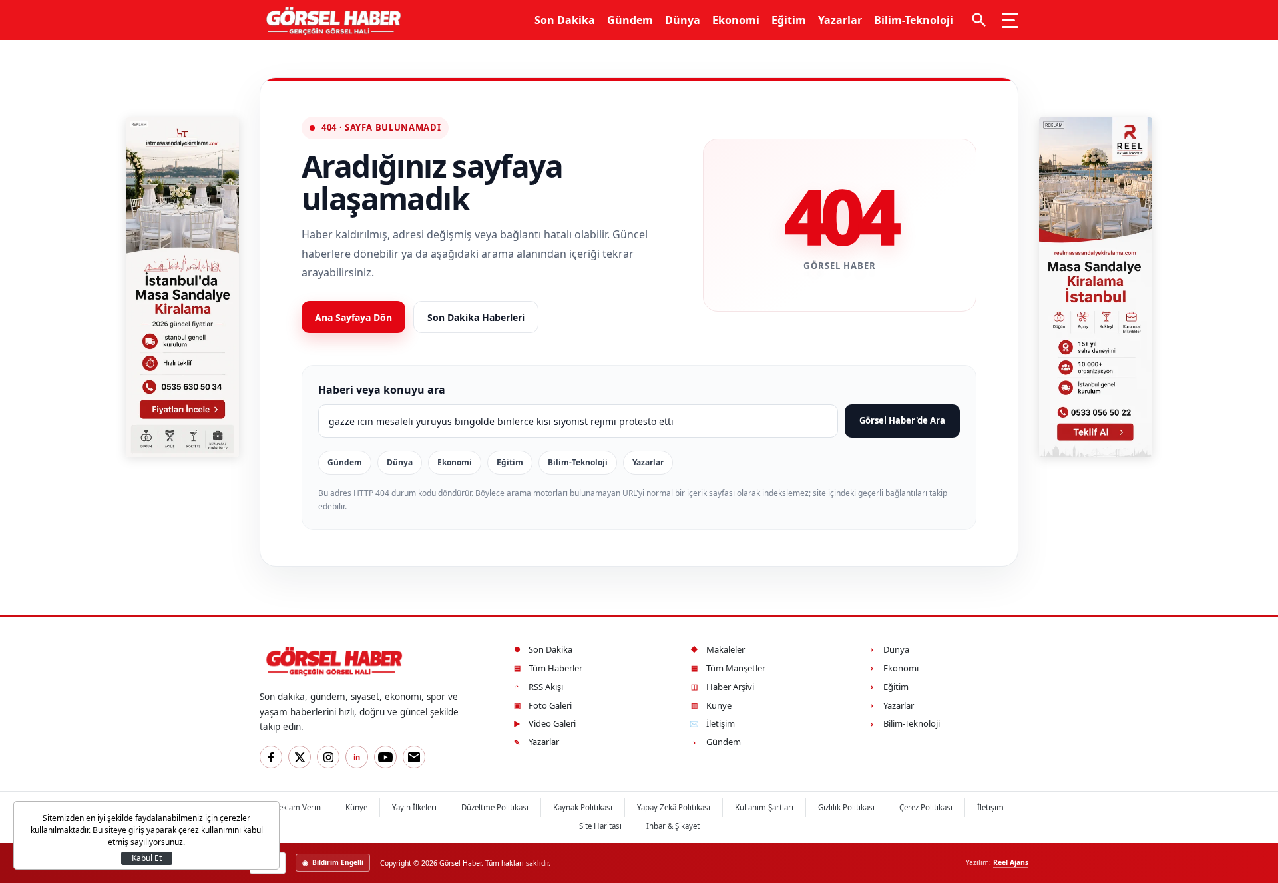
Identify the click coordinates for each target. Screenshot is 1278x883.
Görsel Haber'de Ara (902, 420)
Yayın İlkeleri (414, 807)
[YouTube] (385, 757)
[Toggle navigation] (1010, 20)
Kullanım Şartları (764, 807)
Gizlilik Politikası (846, 807)
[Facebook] (271, 757)
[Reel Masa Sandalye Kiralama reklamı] (1095, 287)
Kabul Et (147, 858)
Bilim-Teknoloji (913, 20)
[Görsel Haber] (330, 20)
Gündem (630, 20)
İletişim (990, 807)
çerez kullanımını (209, 830)
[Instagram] (328, 757)
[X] (299, 757)
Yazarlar (840, 20)
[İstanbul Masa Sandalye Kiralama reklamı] (182, 287)
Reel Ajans (1010, 862)
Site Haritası (600, 826)
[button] (979, 20)
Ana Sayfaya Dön (353, 317)
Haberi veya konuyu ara (381, 389)
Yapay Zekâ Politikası (673, 807)
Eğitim (788, 20)
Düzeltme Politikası (495, 807)
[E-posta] (414, 757)
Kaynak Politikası (582, 807)
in (356, 757)
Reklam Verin (297, 807)
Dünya (682, 20)
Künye (356, 807)
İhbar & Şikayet (673, 826)
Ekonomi (735, 20)
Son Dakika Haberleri (476, 317)
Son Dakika (564, 20)
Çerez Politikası (926, 807)
